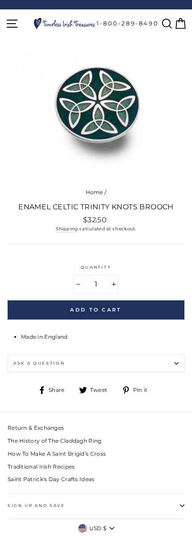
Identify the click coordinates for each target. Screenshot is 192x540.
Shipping (67, 229)
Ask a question (39, 363)
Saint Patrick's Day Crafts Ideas (51, 479)
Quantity (96, 267)
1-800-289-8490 (127, 23)
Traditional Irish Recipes (41, 466)
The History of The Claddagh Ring (55, 440)
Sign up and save (36, 505)
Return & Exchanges (36, 427)
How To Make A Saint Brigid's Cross (57, 453)
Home (94, 192)
